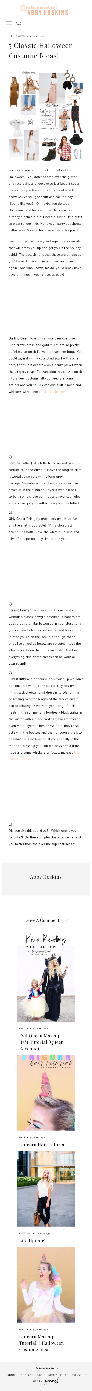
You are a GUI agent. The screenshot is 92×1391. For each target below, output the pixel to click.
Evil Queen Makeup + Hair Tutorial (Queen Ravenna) (41, 1042)
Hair (22, 1137)
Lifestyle (25, 1233)
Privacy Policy (57, 1375)
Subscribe (80, 1375)
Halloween (17, 36)
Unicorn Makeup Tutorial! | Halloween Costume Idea (41, 1343)
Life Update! (32, 1240)
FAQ (40, 1375)
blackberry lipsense (53, 391)
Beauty (23, 1028)
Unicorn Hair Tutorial (42, 1144)
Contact (27, 1375)
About (11, 1375)
